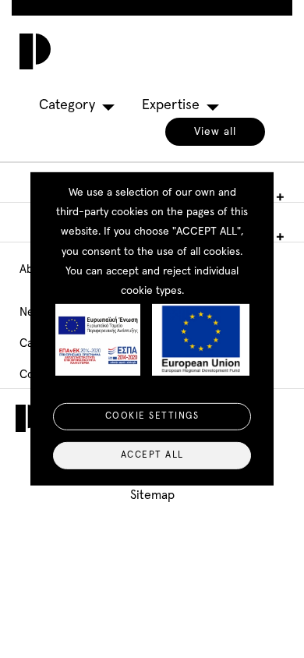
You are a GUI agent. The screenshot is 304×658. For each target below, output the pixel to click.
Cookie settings (152, 416)
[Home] (31, 51)
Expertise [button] (171, 105)
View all (215, 131)
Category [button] (67, 105)
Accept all (152, 455)
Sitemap (152, 495)
